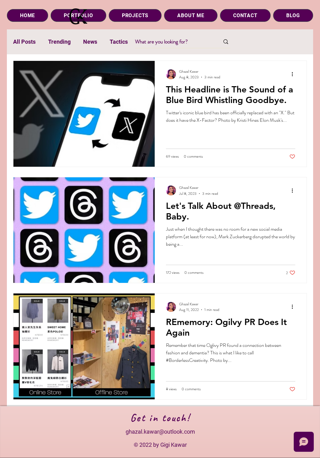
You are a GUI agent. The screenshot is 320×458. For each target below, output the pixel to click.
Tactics (119, 41)
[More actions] (294, 74)
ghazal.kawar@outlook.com (160, 431)
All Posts (24, 41)
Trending (59, 41)
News (90, 41)
